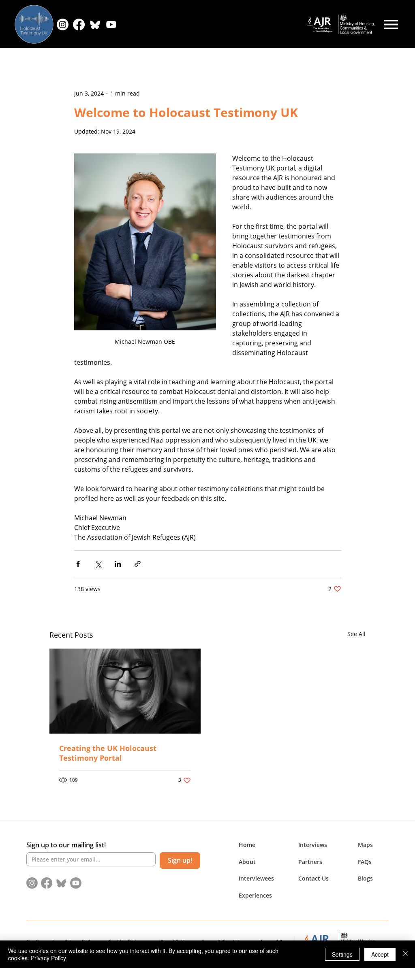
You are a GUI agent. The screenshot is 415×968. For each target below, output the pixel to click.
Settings (342, 954)
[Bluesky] (95, 24)
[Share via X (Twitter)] (98, 564)
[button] (247, 861)
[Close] (405, 954)
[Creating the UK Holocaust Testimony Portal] (125, 691)
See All (356, 634)
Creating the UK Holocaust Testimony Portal (107, 753)
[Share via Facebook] (78, 564)
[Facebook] (79, 24)
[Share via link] (137, 564)
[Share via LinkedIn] (118, 564)
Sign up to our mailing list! (66, 845)
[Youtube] (75, 883)
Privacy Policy (48, 958)
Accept (380, 954)
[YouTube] (111, 24)
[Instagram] (62, 24)
